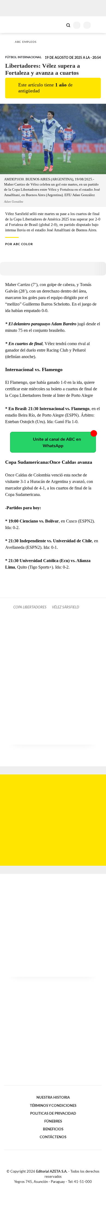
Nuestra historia (53, 1097)
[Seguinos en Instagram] (62, 1188)
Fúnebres (53, 1121)
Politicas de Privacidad (53, 1113)
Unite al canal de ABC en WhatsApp (57, 442)
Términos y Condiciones (53, 1105)
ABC (14, 24)
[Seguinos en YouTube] (56, 1188)
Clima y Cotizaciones (59, 25)
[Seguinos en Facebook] (45, 1188)
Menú (98, 25)
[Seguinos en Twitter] (51, 1188)
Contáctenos (53, 1137)
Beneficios (53, 1129)
